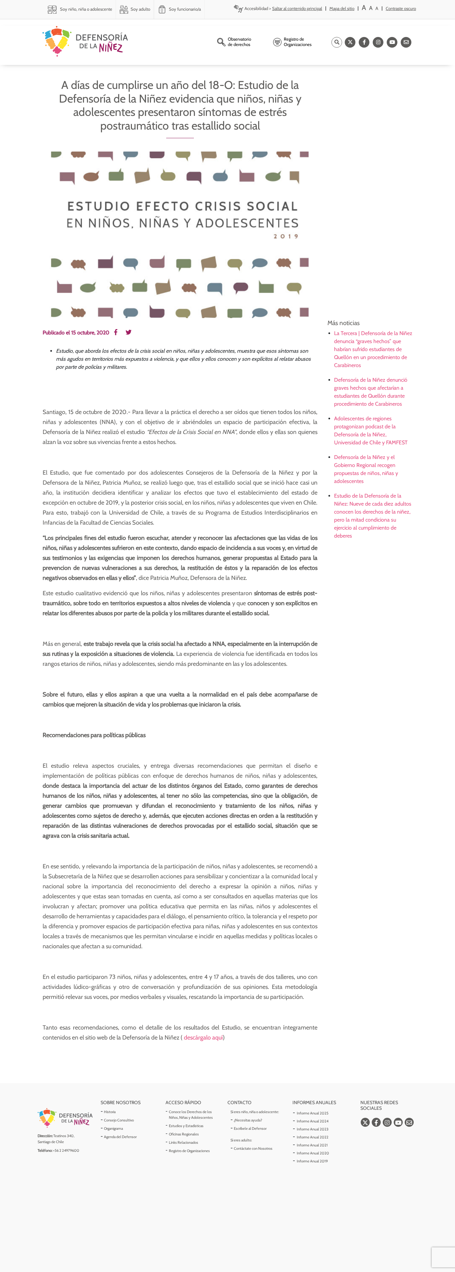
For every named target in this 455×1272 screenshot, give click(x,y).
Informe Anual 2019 (312, 1161)
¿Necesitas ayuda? (248, 1120)
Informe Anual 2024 (312, 1121)
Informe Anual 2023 (312, 1129)
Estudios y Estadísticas (186, 1125)
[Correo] (406, 42)
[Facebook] (364, 42)
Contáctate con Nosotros (253, 1148)
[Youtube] (392, 42)
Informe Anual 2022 (312, 1137)
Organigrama (113, 1128)
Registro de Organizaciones (189, 1150)
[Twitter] (350, 42)
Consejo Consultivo (119, 1120)
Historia (110, 1111)
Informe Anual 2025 (312, 1113)
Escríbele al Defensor (250, 1128)
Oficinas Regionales (184, 1134)
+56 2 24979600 (66, 1150)
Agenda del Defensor (120, 1136)
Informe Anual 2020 (313, 1153)
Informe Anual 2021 (312, 1145)
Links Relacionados (183, 1142)
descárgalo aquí (203, 1037)
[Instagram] (378, 42)
